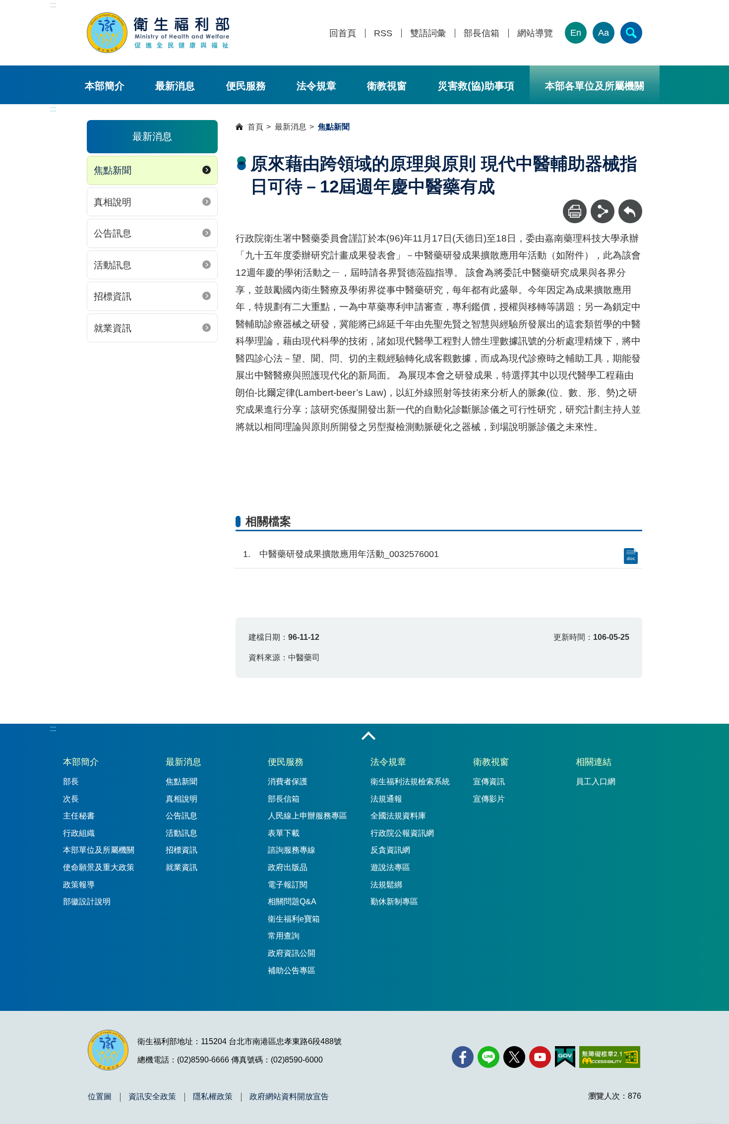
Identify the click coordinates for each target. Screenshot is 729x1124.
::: (53, 4)
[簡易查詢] (631, 33)
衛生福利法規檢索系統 (410, 781)
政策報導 (79, 884)
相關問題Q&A (292, 901)
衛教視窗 (387, 85)
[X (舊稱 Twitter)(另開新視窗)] (514, 1057)
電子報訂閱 (287, 884)
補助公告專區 (291, 970)
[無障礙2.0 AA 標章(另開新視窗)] (609, 1057)
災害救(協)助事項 (476, 85)
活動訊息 (112, 265)
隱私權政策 (213, 1097)
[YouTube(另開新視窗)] (540, 1057)
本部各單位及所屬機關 (594, 85)
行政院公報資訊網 (402, 833)
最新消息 (175, 85)
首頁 (255, 127)
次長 (71, 799)
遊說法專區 (390, 867)
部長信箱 (481, 33)
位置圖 (100, 1097)
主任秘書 (79, 816)
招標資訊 (112, 296)
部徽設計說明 (87, 901)
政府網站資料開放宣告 (289, 1097)
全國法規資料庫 (398, 816)
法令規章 (316, 85)
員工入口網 (595, 781)
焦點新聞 (112, 170)
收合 (368, 737)
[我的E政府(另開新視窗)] (565, 1057)
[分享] (602, 211)
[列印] (575, 211)
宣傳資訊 (489, 781)
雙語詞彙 (428, 33)
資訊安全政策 (152, 1097)
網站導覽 (535, 33)
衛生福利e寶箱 (294, 919)
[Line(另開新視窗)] (488, 1057)
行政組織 (79, 833)
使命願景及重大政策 (98, 867)
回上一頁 (630, 204)
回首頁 (342, 33)
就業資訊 (112, 328)
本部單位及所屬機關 (98, 850)
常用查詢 (284, 936)
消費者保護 (287, 781)
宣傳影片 (489, 799)
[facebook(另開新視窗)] (463, 1057)
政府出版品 (287, 867)
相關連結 (593, 762)
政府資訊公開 (291, 953)
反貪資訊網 (390, 850)
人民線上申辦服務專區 (307, 816)
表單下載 (284, 833)
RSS (383, 33)
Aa (603, 33)
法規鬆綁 (386, 884)
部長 (71, 781)
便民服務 (246, 85)
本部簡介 (104, 85)
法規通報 (386, 799)
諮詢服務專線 (291, 850)
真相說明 (112, 202)
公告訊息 (112, 233)
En (575, 33)
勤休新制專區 (394, 901)
